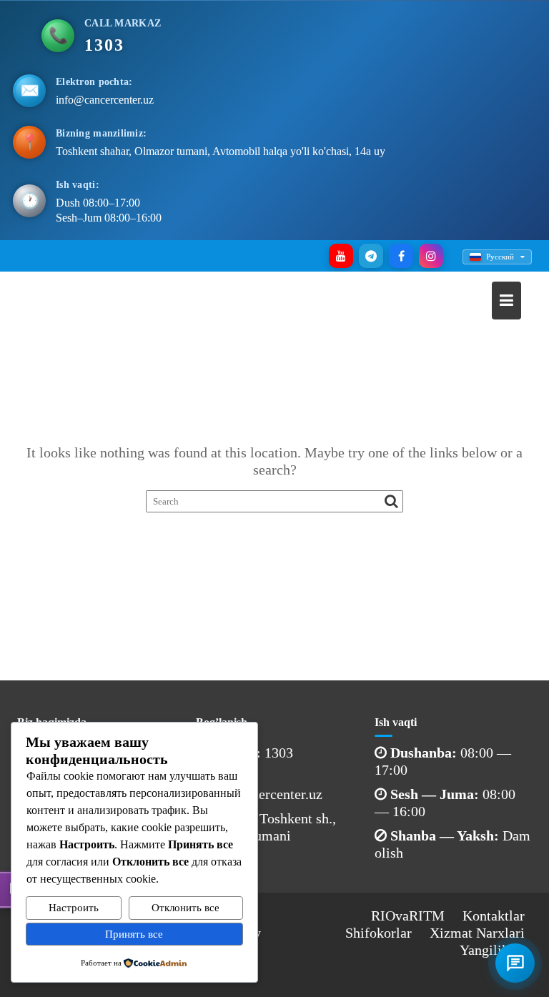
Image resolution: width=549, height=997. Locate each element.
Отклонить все (185, 907)
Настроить (74, 907)
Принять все (134, 934)
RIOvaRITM (408, 915)
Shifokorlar (378, 933)
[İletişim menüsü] (515, 963)
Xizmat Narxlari (477, 933)
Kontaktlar (494, 915)
